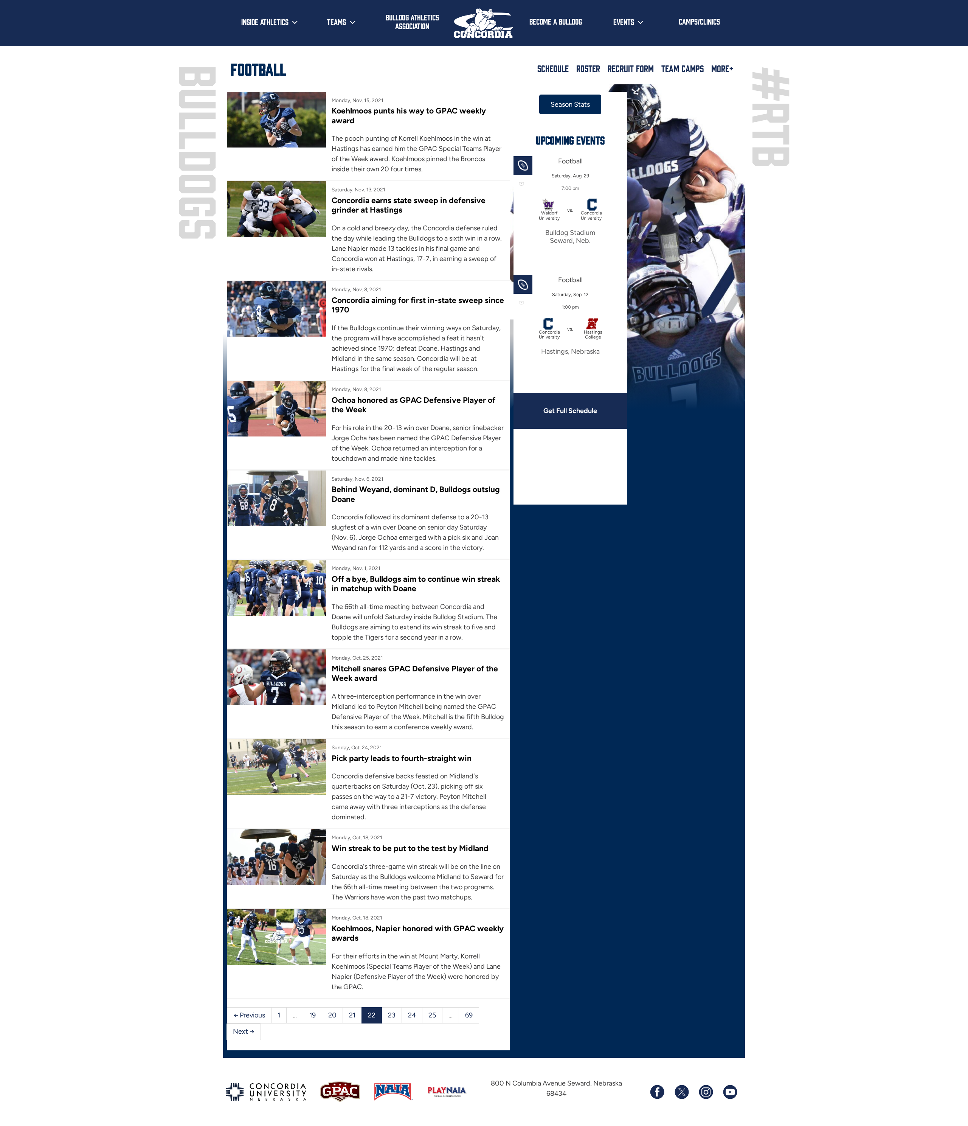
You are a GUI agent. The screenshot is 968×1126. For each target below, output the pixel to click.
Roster (588, 68)
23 (392, 1015)
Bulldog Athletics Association (412, 21)
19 (312, 1015)
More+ (722, 68)
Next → (243, 1031)
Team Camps (682, 68)
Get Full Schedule (570, 411)
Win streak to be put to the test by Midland (410, 848)
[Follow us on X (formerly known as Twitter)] (681, 1092)
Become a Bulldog (555, 21)
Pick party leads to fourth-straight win (402, 758)
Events (623, 21)
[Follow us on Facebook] (657, 1092)
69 (469, 1015)
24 (412, 1015)
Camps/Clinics (699, 21)
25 (432, 1015)
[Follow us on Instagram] (705, 1092)
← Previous (249, 1015)
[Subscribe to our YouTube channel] (730, 1092)
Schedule (553, 68)
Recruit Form (631, 68)
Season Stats (570, 104)
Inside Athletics (265, 21)
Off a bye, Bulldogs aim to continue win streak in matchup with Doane (416, 583)
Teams (336, 21)
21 (352, 1015)
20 (332, 1015)
